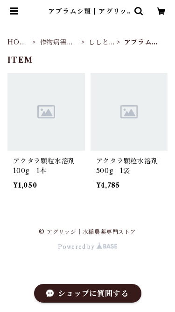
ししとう (98, 42)
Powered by (77, 246)
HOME (16, 42)
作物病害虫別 (57, 42)
